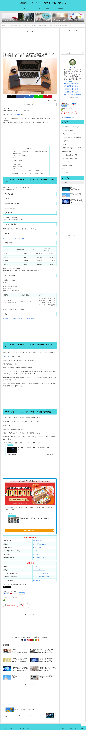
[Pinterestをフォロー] (31, 640)
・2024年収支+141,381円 (71, 91)
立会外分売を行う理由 (19, 155)
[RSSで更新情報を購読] (37, 640)
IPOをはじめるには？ (39, 570)
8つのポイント (37, 547)
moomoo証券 (8, 507)
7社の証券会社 (37, 551)
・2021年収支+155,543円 (71, 86)
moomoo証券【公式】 (30, 530)
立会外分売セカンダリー (39, 557)
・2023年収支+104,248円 (71, 89)
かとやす (72, 67)
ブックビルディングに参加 (40, 573)
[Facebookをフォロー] (25, 640)
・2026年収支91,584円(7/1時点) (72, 94)
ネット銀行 (36, 554)
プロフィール (5, 728)
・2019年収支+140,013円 (71, 83)
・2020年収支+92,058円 (70, 85)
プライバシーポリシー (14, 728)
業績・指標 (17, 164)
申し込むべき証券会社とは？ (41, 576)
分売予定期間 (17, 153)
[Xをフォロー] (22, 640)
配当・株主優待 (18, 166)
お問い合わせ (23, 728)
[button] (82, 53)
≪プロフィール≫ (69, 81)
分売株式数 (17, 158)
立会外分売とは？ (38, 540)
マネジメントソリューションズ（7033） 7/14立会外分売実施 (28, 173)
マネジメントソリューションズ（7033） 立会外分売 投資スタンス (30, 171)
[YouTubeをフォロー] (28, 640)
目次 (28, 148)
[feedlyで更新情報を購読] (34, 640)
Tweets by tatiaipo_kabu (67, 117)
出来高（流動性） (18, 160)
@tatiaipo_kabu (15, 114)
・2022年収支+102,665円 (71, 88)
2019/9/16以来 (7, 356)
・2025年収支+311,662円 (71, 93)
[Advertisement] (30, 41)
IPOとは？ (36, 566)
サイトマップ (30, 728)
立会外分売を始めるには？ (40, 544)
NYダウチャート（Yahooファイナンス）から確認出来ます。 (19, 318)
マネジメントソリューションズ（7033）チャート (16, 238)
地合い (16, 168)
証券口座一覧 (36, 580)
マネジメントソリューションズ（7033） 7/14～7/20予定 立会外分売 (30, 151)
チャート (16, 162)
